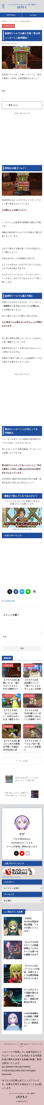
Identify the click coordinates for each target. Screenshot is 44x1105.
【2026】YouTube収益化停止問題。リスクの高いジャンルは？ (31, 924)
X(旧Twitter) (11, 15)
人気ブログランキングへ (22, 529)
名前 (4, 637)
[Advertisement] (22, 140)
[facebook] (15, 591)
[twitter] (9, 591)
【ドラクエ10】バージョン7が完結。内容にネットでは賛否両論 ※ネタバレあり (31, 972)
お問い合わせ (24, 1044)
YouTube (33, 15)
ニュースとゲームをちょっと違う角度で (22, 1093)
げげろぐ (22, 7)
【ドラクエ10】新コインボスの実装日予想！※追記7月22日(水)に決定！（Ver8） (11, 747)
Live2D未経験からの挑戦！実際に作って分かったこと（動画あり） (31, 1019)
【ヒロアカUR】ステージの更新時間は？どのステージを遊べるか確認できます (31, 948)
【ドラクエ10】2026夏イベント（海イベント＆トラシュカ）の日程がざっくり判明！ (32, 686)
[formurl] (27, 853)
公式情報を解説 (9, 601)
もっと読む (23, 761)
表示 (15, 105)
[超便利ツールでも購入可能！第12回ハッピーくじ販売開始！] (22, 591)
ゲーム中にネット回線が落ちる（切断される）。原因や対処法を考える (31, 995)
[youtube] (22, 853)
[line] (28, 591)
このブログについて (10, 1044)
